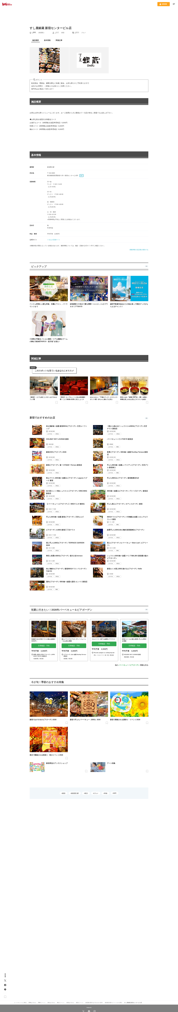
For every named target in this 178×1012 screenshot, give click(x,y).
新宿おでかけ (70, 1002)
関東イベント (42, 1002)
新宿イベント (79, 1002)
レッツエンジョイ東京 (20, 1002)
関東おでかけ (32, 1002)
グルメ (96, 793)
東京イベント (60, 1002)
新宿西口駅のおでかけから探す (94, 1002)
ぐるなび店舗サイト (53, 240)
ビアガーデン (135, 665)
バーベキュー (124, 665)
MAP (81, 175)
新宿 (63, 793)
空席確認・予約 (44, 646)
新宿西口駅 (75, 793)
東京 (86, 793)
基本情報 (36, 155)
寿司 (115, 793)
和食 (105, 793)
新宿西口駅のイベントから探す (113, 1002)
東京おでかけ (51, 1002)
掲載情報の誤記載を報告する (139, 250)
